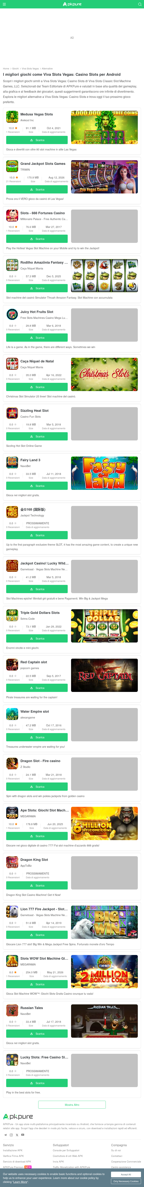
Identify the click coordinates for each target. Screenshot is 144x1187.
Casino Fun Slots (30, 416)
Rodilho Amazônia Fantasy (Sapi (44, 262)
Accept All (126, 1174)
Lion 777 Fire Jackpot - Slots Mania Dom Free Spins (44, 909)
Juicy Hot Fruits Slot (36, 311)
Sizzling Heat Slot (34, 410)
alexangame (27, 717)
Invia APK (58, 1161)
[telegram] (5, 1135)
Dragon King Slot (34, 859)
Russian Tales (31, 1007)
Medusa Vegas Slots (36, 114)
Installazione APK (12, 1150)
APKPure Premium (13, 1167)
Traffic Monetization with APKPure (71, 1167)
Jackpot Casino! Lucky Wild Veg (44, 563)
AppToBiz (26, 865)
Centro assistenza (121, 1167)
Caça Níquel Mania (31, 268)
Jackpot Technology (32, 515)
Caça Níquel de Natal (37, 361)
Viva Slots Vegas (30, 68)
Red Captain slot (33, 662)
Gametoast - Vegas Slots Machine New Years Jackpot (44, 569)
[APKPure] (72, 4)
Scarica (40, 140)
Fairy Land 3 (30, 459)
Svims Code (27, 618)
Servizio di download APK (17, 1161)
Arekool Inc (27, 120)
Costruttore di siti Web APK (68, 1156)
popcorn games (29, 668)
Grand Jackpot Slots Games (42, 163)
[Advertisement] (72, 37)
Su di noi (116, 1150)
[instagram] (11, 1135)
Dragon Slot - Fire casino (40, 760)
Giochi (15, 68)
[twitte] (17, 1135)
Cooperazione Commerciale (126, 1161)
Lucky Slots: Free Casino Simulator (44, 1057)
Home (6, 68)
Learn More (20, 1182)
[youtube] (22, 1135)
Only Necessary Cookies (126, 1181)
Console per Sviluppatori (66, 1150)
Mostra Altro (72, 1105)
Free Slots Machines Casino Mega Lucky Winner (44, 318)
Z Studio (25, 767)
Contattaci (116, 1156)
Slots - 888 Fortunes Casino (42, 212)
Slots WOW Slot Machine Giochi (44, 958)
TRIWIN (25, 169)
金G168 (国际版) (32, 509)
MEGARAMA (28, 816)
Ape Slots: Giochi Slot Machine (44, 810)
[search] (140, 4)
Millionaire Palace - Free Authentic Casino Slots (44, 219)
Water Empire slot (34, 711)
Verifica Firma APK (13, 1156)
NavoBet (25, 466)
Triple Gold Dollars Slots (40, 612)
